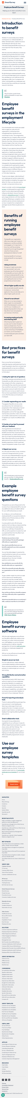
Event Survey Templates (8, 1011)
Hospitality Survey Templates (9, 1009)
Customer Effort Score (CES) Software (11, 946)
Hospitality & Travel (6, 920)
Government (5, 918)
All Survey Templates (7, 1020)
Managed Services (6, 940)
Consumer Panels (6, 938)
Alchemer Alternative (7, 978)
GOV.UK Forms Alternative (8, 997)
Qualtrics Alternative (7, 972)
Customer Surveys (6, 866)
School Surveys (5, 903)
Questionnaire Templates (8, 1034)
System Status (5, 810)
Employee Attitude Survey (8, 1056)
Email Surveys (5, 964)
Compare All (5, 999)
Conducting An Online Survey (9, 1052)
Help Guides (5, 1065)
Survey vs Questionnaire (8, 1050)
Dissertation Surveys (7, 907)
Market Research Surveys (8, 889)
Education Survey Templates (9, 1016)
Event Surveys (5, 922)
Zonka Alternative (6, 989)
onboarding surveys (13, 195)
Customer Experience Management (10, 1058)
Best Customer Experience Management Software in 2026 (12, 832)
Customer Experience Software (9, 929)
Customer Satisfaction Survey (9, 874)
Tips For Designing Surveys (8, 1054)
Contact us (4, 804)
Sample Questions (6, 1071)
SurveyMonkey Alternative (8, 970)
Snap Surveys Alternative (8, 980)
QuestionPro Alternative (8, 985)
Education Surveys (6, 901)
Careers (4, 806)
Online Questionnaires (7, 1038)
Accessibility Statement (7, 1085)
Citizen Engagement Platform (9, 936)
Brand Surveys (5, 891)
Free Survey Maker (6, 1027)
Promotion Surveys (6, 895)
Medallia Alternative (7, 991)
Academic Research (7, 905)
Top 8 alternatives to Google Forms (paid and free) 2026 (13, 848)
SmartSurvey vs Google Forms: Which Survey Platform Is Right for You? (13, 825)
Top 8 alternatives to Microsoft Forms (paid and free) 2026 (13, 851)
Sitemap (4, 1083)
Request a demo (14, 784)
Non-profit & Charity (7, 915)
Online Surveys (5, 958)
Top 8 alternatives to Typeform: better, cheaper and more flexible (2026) (13, 855)
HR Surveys (4, 878)
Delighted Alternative (7, 974)
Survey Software (6, 1025)
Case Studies (5, 1067)
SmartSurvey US (6, 812)
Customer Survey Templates (9, 1005)
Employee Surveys (6, 18)
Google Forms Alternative (8, 982)
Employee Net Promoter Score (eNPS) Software (13, 948)
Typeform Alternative (7, 976)
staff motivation (21, 646)
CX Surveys (5, 868)
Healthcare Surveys (7, 913)
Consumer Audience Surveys (9, 897)
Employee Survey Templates (9, 1007)
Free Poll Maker (6, 1029)
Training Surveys (6, 882)
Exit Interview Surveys (7, 885)
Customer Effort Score (7, 870)
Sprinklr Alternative (7, 993)
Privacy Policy (5, 1087)
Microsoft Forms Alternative (9, 995)
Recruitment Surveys (7, 880)
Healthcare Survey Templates (9, 1013)
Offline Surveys (5, 960)
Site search (4, 814)
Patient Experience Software (9, 933)
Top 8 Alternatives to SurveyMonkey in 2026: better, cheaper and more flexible (13, 844)
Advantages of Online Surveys (9, 1044)
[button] (25, 2)
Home (3, 799)
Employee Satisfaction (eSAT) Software (11, 950)
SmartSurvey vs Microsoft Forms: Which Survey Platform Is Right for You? (13, 828)
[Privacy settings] (3, 1095)
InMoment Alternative (7, 987)
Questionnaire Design (7, 1032)
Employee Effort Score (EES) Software (11, 952)
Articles (4, 1069)
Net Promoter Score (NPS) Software (11, 942)
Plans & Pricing (5, 801)
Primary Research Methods (8, 1046)
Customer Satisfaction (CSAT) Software (11, 944)
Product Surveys (6, 893)
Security (4, 808)
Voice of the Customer (7, 872)
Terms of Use (5, 1089)
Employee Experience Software (9, 931)
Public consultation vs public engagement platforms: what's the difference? (12, 821)
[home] (8, 2)
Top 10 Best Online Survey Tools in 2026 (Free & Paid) (13, 859)
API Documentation (6, 1073)
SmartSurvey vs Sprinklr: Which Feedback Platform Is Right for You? (12, 836)
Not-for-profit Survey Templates (10, 1018)
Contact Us (4, 1091)
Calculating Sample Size (7, 1048)
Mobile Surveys (5, 962)
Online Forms (5, 1036)
